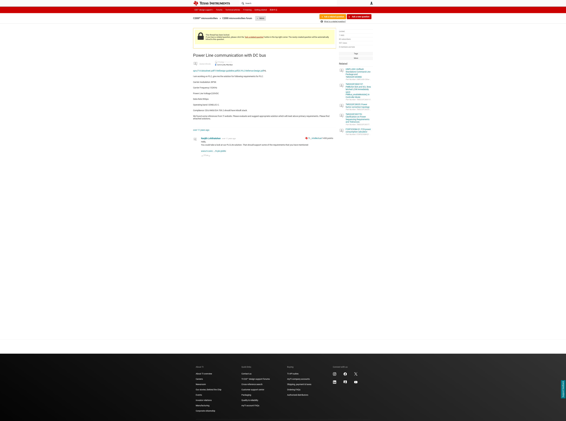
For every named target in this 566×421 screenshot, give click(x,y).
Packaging (246, 395)
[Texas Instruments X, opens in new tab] (356, 375)
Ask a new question (360, 16)
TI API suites (292, 374)
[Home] (213, 3)
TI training (247, 10)
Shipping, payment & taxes (299, 384)
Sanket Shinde (204, 64)
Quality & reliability (249, 400)
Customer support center (252, 389)
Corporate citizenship (205, 411)
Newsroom (201, 384)
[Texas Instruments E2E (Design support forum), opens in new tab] (345, 383)
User (371, 3)
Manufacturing (202, 405)
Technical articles (232, 10)
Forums (219, 10)
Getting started (260, 10)
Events (199, 395)
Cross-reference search (252, 384)
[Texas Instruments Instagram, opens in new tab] (334, 375)
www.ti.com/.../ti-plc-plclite (213, 151)
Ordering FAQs (293, 389)
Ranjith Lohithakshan (211, 138)
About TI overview (204, 374)
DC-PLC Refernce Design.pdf (251, 71)
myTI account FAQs (250, 405)
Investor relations (204, 400)
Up (202, 156)
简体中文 (273, 10)
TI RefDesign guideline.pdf (226, 71)
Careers (199, 379)
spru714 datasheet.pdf (203, 71)
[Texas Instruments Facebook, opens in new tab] (345, 375)
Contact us (246, 374)
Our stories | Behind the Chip (208, 389)
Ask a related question (334, 16)
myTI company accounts (298, 379)
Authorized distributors (297, 395)
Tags (356, 53)
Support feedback (563, 389)
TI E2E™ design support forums (255, 379)
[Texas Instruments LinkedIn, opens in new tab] (334, 383)
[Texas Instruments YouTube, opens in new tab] (356, 383)
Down (209, 156)
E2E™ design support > (204, 10)
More (261, 18)
